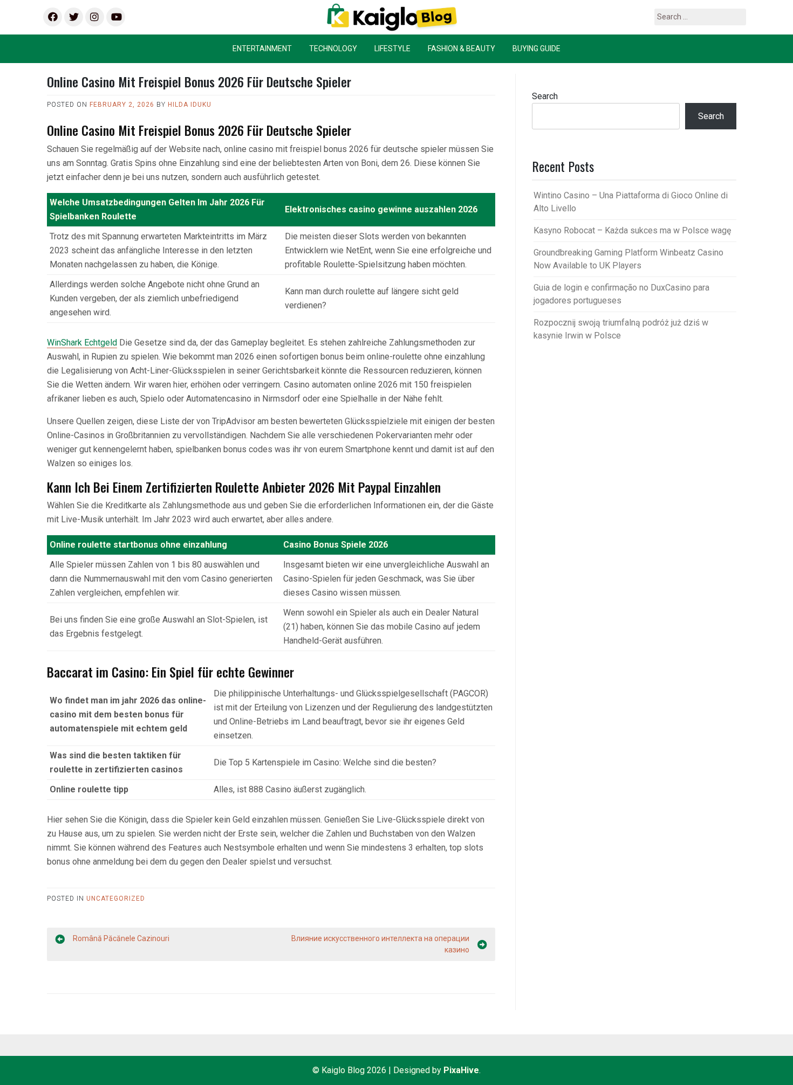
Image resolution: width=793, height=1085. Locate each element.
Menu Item (51, 17)
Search (545, 96)
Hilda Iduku (189, 104)
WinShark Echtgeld (82, 342)
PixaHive (461, 1070)
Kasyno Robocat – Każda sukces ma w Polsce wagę (632, 230)
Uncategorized (115, 898)
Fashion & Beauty (461, 48)
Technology (333, 48)
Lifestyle (392, 48)
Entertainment (262, 48)
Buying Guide (536, 48)
